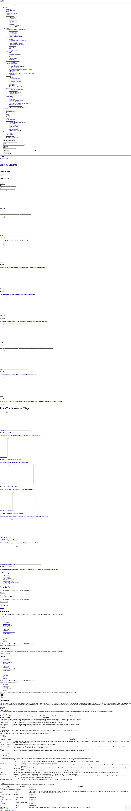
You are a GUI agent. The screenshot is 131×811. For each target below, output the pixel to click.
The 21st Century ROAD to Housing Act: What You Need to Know (17, 489)
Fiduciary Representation (15, 35)
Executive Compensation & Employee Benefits (20, 69)
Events (7, 118)
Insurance (11, 84)
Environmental (12, 82)
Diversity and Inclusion (11, 13)
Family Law (9, 51)
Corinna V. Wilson (11, 513)
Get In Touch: (9, 133)
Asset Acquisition (13, 31)
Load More (2, 404)
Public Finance (12, 46)
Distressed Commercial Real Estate (17, 40)
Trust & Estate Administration (16, 95)
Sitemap (5, 641)
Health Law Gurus (13, 126)
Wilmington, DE (13, 27)
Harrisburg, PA (12, 18)
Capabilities (6, 28)
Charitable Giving (13, 91)
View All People (7, 153)
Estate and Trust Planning (15, 92)
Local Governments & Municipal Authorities (19, 103)
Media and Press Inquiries (12, 137)
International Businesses (15, 102)
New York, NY (12, 21)
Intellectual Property (14, 42)
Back (2, 0)
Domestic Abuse (13, 58)
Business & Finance (11, 37)
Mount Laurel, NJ (13, 20)
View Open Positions (5, 616)
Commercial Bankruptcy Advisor (17, 122)
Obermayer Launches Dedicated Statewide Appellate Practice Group (17, 294)
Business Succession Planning (16, 89)
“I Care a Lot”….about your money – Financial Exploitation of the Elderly (19, 542)
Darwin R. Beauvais (12, 486)
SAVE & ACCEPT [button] (4, 809)
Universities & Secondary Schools (17, 107)
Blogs (7, 114)
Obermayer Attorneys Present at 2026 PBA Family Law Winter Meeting (18, 374)
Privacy (5, 640)
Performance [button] (3, 727)
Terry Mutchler (20, 513)
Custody (11, 55)
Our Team (5, 108)
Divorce (11, 57)
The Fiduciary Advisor (14, 125)
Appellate (11, 77)
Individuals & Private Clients (16, 100)
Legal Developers (13, 129)
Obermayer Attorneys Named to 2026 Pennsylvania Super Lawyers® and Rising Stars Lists (23, 321)
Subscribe (2, 593)
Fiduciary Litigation (14, 93)
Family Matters (12, 123)
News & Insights (7, 110)
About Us (5, 7)
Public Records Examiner (15, 130)
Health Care (12, 99)
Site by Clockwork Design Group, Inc (9, 645)
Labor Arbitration (13, 72)
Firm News (8, 117)
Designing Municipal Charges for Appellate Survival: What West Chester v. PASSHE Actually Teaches (26, 348)
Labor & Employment (11, 63)
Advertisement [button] (3, 755)
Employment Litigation (14, 67)
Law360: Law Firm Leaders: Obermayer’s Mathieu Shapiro (15, 214)
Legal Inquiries (9, 134)
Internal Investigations (14, 70)
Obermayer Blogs (10, 121)
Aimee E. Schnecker (12, 432)
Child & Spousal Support (15, 54)
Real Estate (11, 47)
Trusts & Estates (10, 88)
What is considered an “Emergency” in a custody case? (14, 462)
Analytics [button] (2, 735)
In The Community (10, 10)
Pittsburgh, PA (12, 24)
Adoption (11, 52)
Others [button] (1, 781)
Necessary (4, 709)
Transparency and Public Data (16, 87)
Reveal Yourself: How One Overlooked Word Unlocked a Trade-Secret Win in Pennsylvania (23, 267)
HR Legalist (12, 127)
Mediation (11, 59)
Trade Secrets (12, 85)
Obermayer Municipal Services (16, 44)
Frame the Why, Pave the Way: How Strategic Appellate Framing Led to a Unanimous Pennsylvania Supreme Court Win (31, 401)
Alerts (7, 112)
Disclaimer (5, 638)
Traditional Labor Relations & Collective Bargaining (21, 73)
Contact (5, 132)
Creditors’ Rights (13, 32)
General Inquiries (10, 136)
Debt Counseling (13, 33)
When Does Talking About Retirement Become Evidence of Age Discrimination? (20, 435)
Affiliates (8, 12)
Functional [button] (2, 713)
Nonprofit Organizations (15, 104)
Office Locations (10, 16)
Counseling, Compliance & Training (17, 65)
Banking (11, 39)
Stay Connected (4, 158)
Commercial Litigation (14, 78)
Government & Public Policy (13, 61)
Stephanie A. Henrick (12, 540)
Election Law (12, 62)
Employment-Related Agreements (17, 66)
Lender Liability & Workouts (16, 36)
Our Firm (8, 9)
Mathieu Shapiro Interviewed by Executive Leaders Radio (15, 240)
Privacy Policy (66, 692)
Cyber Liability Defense (15, 81)
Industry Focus (9, 96)
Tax (10, 48)
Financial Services (13, 97)
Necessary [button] (2, 707)
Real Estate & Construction (15, 106)
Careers (8, 14)
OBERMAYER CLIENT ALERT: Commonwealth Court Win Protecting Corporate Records (24, 516)
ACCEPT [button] (73, 692)
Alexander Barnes (11, 566)
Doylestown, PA (13, 17)
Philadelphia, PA (13, 22)
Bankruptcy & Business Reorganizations (15, 29)
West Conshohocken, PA (15, 25)
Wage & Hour (12, 74)
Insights (8, 115)
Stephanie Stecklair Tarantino (14, 459)
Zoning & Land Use (14, 50)
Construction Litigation (14, 80)
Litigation (8, 76)
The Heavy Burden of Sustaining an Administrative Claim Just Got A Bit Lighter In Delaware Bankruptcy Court (29, 569)
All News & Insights (11, 111)
